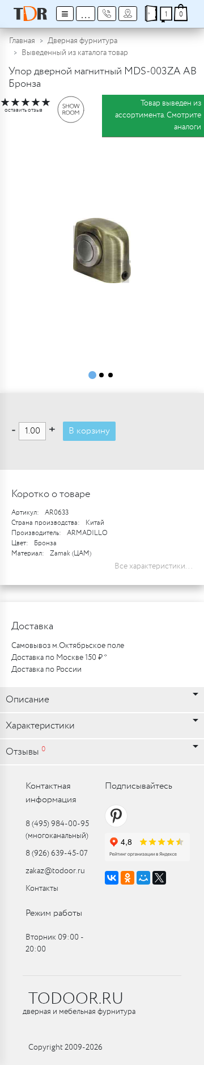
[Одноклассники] (127, 878)
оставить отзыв (23, 110)
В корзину (89, 430)
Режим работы (54, 913)
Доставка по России (46, 669)
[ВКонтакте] (111, 878)
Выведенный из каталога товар (75, 52)
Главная (22, 41)
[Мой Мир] (143, 878)
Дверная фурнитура (82, 41)
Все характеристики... (153, 566)
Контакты (42, 888)
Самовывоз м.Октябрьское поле (67, 645)
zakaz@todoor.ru (55, 871)
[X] (159, 878)
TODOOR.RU (76, 999)
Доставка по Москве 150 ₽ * (59, 657)
